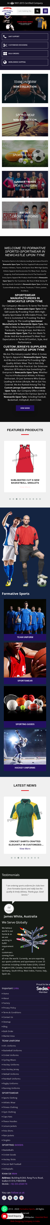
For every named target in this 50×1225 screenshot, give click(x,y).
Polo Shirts (8, 1130)
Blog (5, 1026)
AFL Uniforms (9, 1045)
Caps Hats (7, 1116)
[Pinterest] (21, 1198)
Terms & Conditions (12, 1012)
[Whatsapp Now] (4, 1209)
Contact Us (8, 1017)
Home (6, 993)
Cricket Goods (9, 1154)
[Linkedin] (15, 1198)
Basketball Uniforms (12, 1050)
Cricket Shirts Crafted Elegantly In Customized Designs (25, 843)
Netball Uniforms (11, 1074)
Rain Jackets (8, 1135)
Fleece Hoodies (10, 1121)
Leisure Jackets (10, 1126)
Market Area (8, 1036)
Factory (6, 1003)
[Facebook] (4, 1198)
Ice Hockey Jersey (11, 1069)
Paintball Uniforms (11, 1078)
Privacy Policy (9, 1007)
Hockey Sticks (9, 1159)
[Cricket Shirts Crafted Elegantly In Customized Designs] (25, 817)
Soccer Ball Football (12, 1164)
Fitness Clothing (10, 1107)
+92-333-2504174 (18, 1184)
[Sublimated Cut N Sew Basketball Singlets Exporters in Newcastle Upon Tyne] (25, 458)
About (6, 998)
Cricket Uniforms (11, 1055)
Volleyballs (8, 1168)
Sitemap (7, 1022)
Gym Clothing (9, 1112)
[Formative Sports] (7, 13)
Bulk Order (8, 1031)
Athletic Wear (9, 1102)
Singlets (6, 1140)
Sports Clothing (10, 1097)
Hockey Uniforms (11, 1064)
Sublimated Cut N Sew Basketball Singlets (25, 481)
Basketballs (8, 1150)
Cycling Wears (9, 1060)
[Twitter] (10, 1198)
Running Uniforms (11, 1088)
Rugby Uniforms (10, 1083)
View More (25, 408)
